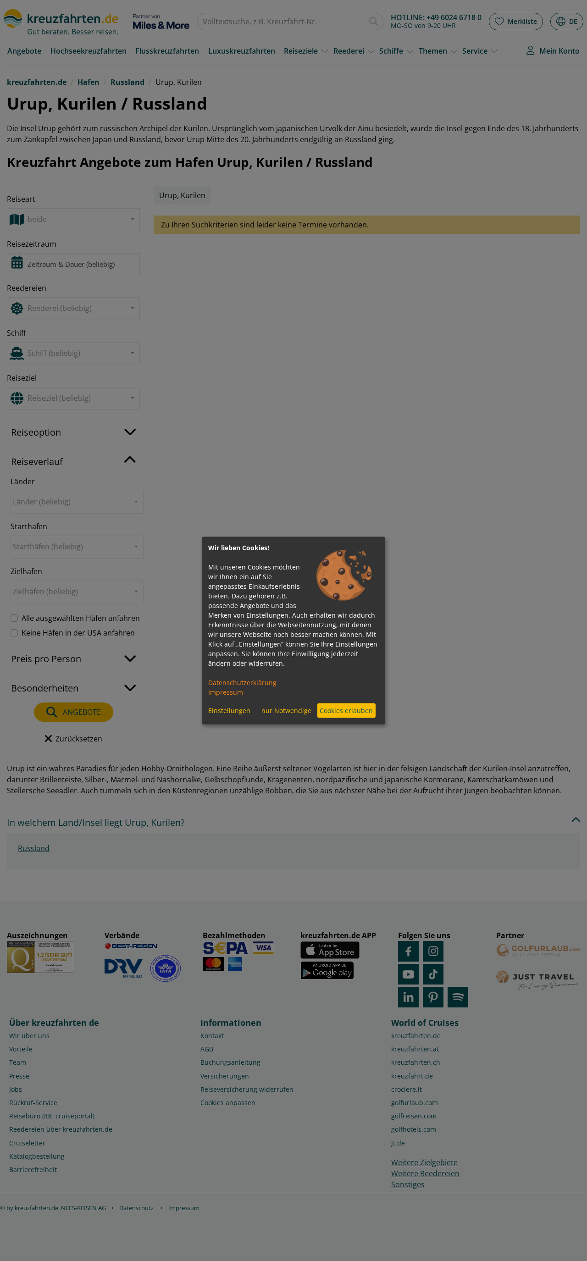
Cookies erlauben (346, 710)
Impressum (225, 691)
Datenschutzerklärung (242, 682)
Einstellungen (229, 710)
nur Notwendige (286, 710)
